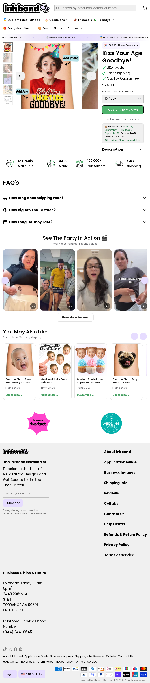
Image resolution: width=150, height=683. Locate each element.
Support (74, 28)
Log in (10, 674)
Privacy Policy (117, 544)
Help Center (114, 524)
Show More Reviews (75, 317)
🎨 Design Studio (50, 28)
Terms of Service (119, 555)
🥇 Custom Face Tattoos (21, 20)
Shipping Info (116, 482)
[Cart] (143, 8)
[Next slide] (91, 76)
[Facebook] (15, 649)
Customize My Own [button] (123, 110)
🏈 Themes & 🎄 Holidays (91, 20)
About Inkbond (117, 451)
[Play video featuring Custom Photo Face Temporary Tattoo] (20, 280)
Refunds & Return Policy (125, 534)
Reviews (111, 493)
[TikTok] (5, 649)
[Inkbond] (26, 8)
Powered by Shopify (91, 680)
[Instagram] (10, 649)
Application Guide (120, 462)
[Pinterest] (20, 649)
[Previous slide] (20, 76)
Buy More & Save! (117, 91)
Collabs (111, 503)
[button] (33, 306)
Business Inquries (119, 472)
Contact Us (114, 513)
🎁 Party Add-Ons (16, 28)
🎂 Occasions (55, 20)
